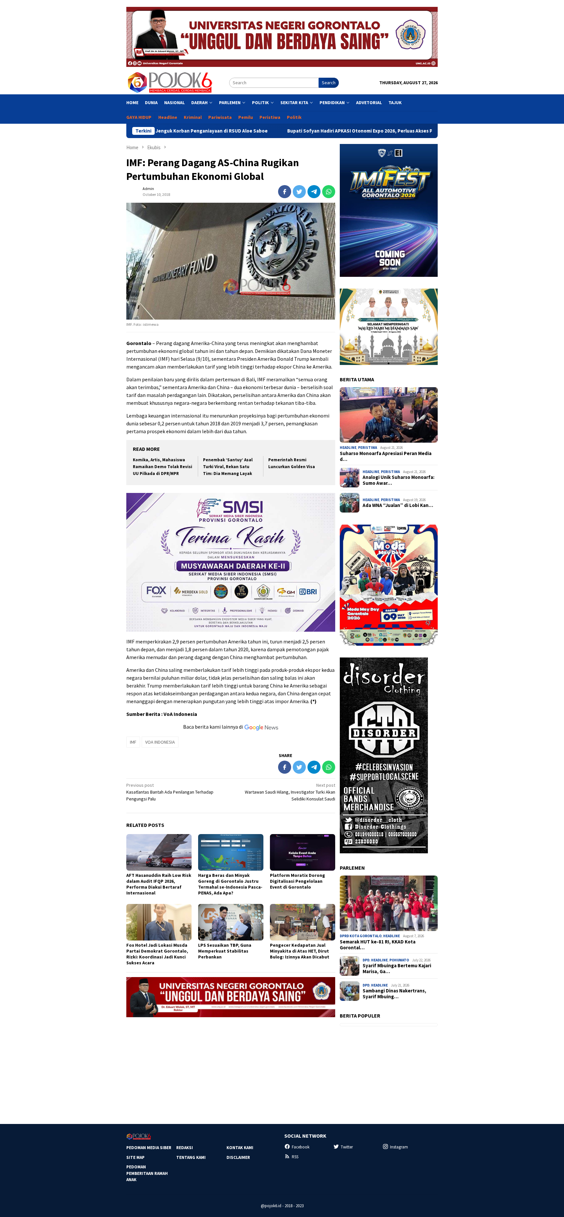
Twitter (347, 1147)
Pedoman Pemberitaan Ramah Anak (147, 1173)
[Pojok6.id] (169, 82)
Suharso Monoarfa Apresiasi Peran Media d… (385, 456)
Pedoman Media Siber (148, 1147)
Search (329, 83)
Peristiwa (367, 447)
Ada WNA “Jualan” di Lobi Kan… (398, 505)
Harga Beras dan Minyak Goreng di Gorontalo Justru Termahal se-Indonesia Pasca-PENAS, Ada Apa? (230, 884)
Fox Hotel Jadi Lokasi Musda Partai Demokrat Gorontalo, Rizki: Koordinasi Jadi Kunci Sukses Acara (157, 954)
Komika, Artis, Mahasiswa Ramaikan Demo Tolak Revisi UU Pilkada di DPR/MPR (162, 466)
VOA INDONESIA (160, 742)
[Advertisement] (230, 1068)
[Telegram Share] (314, 191)
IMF (133, 742)
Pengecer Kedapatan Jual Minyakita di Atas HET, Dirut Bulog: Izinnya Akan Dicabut (299, 951)
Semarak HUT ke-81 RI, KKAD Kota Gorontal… (377, 945)
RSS (295, 1157)
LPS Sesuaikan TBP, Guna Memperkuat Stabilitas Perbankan (224, 951)
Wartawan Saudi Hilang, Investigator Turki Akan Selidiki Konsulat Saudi (290, 792)
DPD (366, 960)
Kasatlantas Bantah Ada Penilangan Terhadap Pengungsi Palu (169, 792)
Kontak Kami (240, 1147)
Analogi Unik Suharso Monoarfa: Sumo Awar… (398, 480)
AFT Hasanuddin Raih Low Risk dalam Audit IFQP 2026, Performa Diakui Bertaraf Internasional (158, 884)
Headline (348, 447)
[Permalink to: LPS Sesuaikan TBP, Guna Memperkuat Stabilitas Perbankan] (230, 922)
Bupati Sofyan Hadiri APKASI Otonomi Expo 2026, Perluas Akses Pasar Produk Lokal (322, 131)
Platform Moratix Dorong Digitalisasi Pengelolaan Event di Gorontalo (297, 881)
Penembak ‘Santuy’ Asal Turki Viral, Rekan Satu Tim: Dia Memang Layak (228, 466)
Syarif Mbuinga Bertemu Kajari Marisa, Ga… (397, 968)
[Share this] (284, 191)
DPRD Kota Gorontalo (361, 936)
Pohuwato (399, 960)
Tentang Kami (191, 1157)
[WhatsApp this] (328, 191)
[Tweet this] (299, 191)
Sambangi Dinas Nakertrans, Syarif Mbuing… (394, 994)
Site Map (135, 1157)
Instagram (399, 1147)
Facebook (300, 1147)
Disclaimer (238, 1157)
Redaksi (184, 1147)
